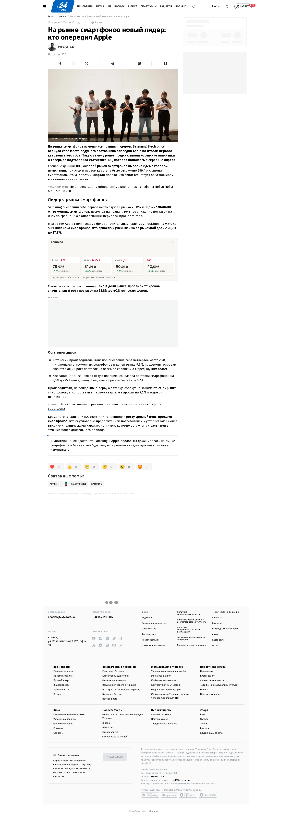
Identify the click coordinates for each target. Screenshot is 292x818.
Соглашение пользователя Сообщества (191, 638)
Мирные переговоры (114, 680)
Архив (215, 634)
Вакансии (217, 623)
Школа (106, 722)
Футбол (204, 719)
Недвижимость (161, 710)
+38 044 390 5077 (102, 617)
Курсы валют (207, 675)
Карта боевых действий (115, 675)
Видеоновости (61, 684)
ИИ (109, 6)
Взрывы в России (112, 694)
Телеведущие (149, 634)
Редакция (147, 618)
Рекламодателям (150, 640)
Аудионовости (61, 689)
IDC (64, 54)
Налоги (204, 689)
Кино (56, 710)
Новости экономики (213, 666)
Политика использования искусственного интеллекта (191, 621)
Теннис (204, 723)
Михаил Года (66, 47)
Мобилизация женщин (163, 680)
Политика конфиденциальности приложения (188, 630)
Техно (51, 16)
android (150, 795)
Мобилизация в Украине (167, 666)
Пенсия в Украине (210, 694)
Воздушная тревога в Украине (119, 684)
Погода (57, 694)
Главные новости (63, 671)
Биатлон (205, 728)
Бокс (202, 714)
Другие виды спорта (211, 732)
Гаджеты (166, 6)
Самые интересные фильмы (68, 714)
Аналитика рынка (161, 714)
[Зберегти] (165, 63)
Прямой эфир (61, 680)
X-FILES (132, 6)
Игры (215, 645)
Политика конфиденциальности (188, 613)
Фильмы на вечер (63, 723)
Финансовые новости (212, 680)
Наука (100, 6)
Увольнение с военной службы (168, 671)
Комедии (58, 728)
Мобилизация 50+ (161, 675)
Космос (119, 6)
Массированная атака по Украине (121, 689)
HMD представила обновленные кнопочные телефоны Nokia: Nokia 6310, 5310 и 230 (110, 189)
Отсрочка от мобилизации (166, 689)
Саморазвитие (110, 732)
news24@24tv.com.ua (61, 617)
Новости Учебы (112, 710)
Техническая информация (225, 612)
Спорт (204, 710)
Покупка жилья (159, 719)
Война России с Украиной (119, 666)
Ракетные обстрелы (113, 671)
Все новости (61, 666)
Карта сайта (218, 640)
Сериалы (58, 732)
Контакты (217, 618)
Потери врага (109, 698)
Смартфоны (149, 6)
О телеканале (149, 629)
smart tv (188, 795)
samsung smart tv (208, 795)
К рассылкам (115, 757)
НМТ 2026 (107, 727)
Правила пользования (153, 645)
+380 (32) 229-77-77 (161, 776)
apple (169, 795)
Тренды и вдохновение (164, 723)
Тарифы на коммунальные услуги (219, 684)
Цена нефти (207, 671)
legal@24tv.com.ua (180, 780)
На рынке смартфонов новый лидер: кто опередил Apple (100, 16)
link (94, 638)
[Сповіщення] (227, 6)
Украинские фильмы (64, 719)
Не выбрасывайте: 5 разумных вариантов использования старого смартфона (104, 406)
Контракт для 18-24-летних (166, 684)
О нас (145, 612)
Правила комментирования (191, 645)
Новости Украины (63, 675)
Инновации (85, 6)
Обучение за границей (115, 736)
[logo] (62, 6)
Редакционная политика (154, 623)
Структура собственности (225, 629)
